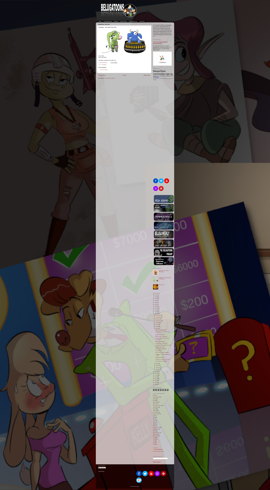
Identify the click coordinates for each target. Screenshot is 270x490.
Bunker (154, 403)
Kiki (154, 418)
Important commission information (164, 271)
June (157, 326)
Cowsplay (104, 64)
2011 (156, 378)
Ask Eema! (142, 21)
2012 (156, 376)
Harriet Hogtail (156, 413)
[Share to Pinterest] (116, 62)
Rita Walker (155, 429)
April (157, 363)
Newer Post (101, 75)
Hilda (154, 417)
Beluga (154, 398)
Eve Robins (155, 412)
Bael (154, 395)
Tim (154, 440)
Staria (154, 439)
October (158, 318)
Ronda (154, 430)
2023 (156, 300)
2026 (156, 295)
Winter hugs (161, 284)
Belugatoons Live (133, 21)
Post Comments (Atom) (109, 78)
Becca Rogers (156, 397)
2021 (156, 304)
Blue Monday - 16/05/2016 (161, 343)
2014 (156, 373)
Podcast (116, 21)
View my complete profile (158, 451)
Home (100, 21)
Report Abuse (156, 462)
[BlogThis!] (112, 62)
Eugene (155, 410)
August (157, 322)
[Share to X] (114, 62)
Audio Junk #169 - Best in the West (163, 345)
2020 (156, 306)
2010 (156, 380)
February (158, 367)
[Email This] (111, 62)
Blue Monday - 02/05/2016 (161, 361)
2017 (156, 311)
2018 (156, 309)
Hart (154, 415)
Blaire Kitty (155, 402)
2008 (156, 384)
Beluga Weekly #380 (160, 346)
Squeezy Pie (156, 435)
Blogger (137, 486)
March (157, 365)
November (158, 317)
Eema (154, 408)
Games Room (123, 21)
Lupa (154, 422)
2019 (156, 308)
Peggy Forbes (156, 427)
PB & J (154, 425)
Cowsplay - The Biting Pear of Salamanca (165, 278)
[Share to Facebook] (115, 62)
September (158, 320)
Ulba (154, 442)
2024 (156, 298)
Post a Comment (104, 69)
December (158, 315)
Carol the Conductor (157, 405)
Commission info (108, 21)
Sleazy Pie (155, 434)
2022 (156, 302)
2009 (156, 382)
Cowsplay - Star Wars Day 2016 (162, 359)
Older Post (147, 75)
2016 (156, 313)
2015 (156, 371)
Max (154, 424)
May (157, 328)
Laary (154, 420)
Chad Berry (155, 407)
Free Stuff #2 (158, 350)
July (157, 324)
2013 (156, 375)
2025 (156, 296)
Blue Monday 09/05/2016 (161, 348)
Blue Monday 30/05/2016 (161, 329)
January (158, 369)
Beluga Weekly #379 (160, 357)
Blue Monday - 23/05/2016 (161, 336)
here (154, 36)
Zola (154, 444)
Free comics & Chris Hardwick (162, 352)
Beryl (154, 400)
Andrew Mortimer (158, 449)
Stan (154, 437)
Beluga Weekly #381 (160, 341)
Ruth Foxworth (156, 432)
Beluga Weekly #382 (160, 334)
